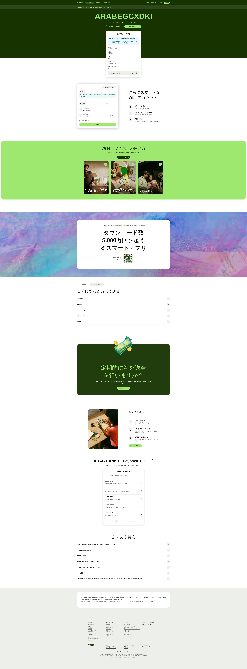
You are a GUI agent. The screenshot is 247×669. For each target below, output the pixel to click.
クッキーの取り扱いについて (112, 646)
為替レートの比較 (127, 634)
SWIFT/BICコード (127, 630)
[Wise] (80, 2)
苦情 (125, 646)
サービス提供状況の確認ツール (94, 638)
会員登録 (167, 2)
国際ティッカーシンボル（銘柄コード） (132, 628)
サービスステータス (92, 630)
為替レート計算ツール (128, 627)
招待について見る (123, 388)
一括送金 (108, 635)
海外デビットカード (110, 627)
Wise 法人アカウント (110, 633)
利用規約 (108, 645)
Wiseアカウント (109, 626)
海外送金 (108, 624)
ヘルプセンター (91, 634)
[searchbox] (123, 475)
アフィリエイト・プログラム (94, 633)
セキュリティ (91, 626)
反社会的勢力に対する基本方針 (130, 645)
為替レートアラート (128, 633)
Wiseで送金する (132, 26)
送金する (98, 124)
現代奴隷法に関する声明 (111, 647)
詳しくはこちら (128, 43)
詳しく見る (120, 599)
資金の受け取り (109, 630)
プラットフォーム (107, 2)
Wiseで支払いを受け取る (114, 26)
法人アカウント (98, 2)
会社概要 (90, 640)
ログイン (161, 2)
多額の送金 (108, 628)
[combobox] (82, 91)
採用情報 (90, 628)
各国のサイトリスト (146, 646)
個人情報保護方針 (145, 645)
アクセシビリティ (91, 637)
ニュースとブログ (127, 624)
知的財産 (126, 647)
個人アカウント (90, 2)
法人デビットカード (110, 634)
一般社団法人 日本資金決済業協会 (129, 657)
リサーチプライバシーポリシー (130, 626)
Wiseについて (91, 624)
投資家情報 (90, 631)
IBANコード (126, 631)
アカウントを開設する (123, 157)
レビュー (90, 635)
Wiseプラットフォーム (110, 631)
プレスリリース (91, 627)
